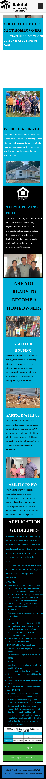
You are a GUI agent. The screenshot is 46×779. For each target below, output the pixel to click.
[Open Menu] (40, 6)
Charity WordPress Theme (16, 770)
